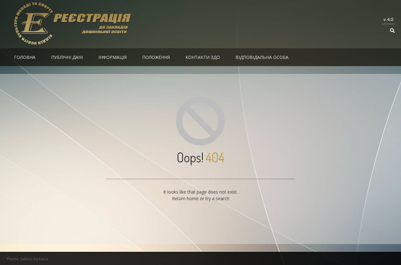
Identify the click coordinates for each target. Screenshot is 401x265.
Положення (156, 57)
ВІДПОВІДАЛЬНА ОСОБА (262, 57)
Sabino (26, 259)
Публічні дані (67, 57)
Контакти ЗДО (202, 57)
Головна (24, 57)
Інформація (112, 57)
